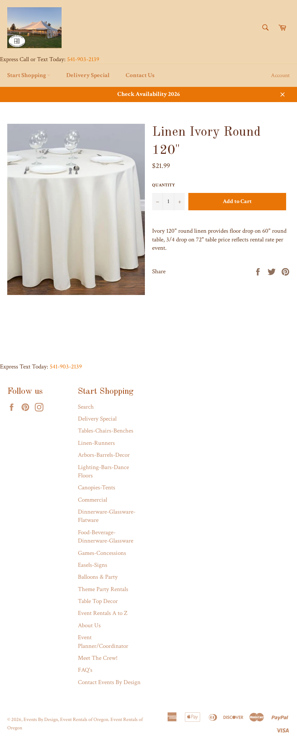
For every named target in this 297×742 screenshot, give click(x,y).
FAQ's (85, 670)
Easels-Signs (92, 565)
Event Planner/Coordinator (103, 641)
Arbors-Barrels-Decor (104, 455)
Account (280, 75)
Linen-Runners (96, 443)
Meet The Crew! (98, 658)
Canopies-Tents (96, 488)
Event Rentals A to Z (102, 613)
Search (86, 407)
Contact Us (140, 75)
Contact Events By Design (109, 682)
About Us (89, 625)
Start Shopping (27, 75)
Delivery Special (88, 75)
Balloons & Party (98, 577)
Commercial (92, 500)
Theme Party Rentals (103, 589)
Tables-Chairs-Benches (105, 431)
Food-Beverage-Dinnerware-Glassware (105, 536)
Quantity (163, 185)
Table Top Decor (98, 601)
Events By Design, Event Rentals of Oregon (66, 719)
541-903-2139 (83, 59)
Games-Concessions (102, 553)
